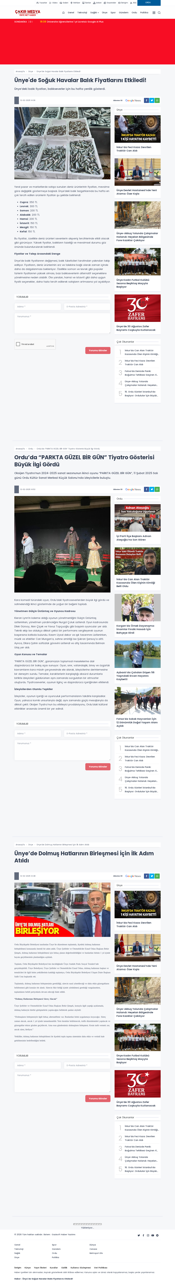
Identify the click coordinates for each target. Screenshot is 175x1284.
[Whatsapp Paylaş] (157, 100)
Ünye (104, 12)
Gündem (123, 12)
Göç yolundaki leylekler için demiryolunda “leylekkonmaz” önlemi (79, 21)
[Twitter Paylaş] (151, 100)
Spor (113, 12)
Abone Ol (117, 100)
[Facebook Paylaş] (146, 100)
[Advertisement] (87, 45)
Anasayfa (20, 71)
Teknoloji (82, 12)
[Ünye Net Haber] (27, 12)
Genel (71, 12)
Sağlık (93, 12)
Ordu (134, 12)
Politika (144, 12)
